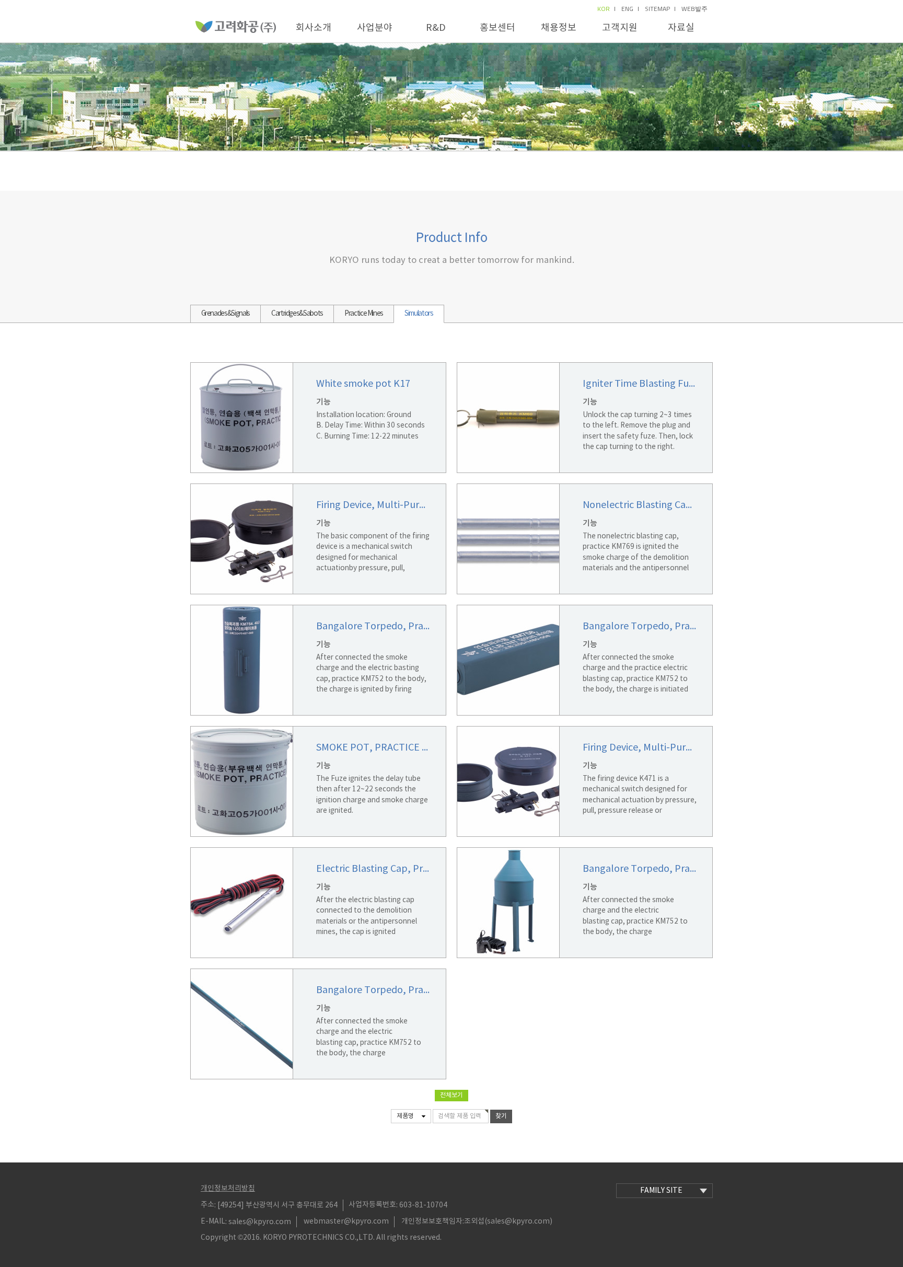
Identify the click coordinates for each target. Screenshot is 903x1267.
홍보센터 (497, 27)
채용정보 (558, 27)
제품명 (405, 1116)
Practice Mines (363, 313)
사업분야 (374, 27)
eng (627, 9)
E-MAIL (213, 1221)
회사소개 (313, 27)
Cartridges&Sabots (297, 313)
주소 (207, 1205)
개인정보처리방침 (228, 1188)
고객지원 (620, 27)
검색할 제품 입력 (459, 1116)
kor (603, 9)
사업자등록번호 (372, 1205)
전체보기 (451, 1095)
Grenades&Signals (225, 313)
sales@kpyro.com (259, 1221)
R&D (436, 27)
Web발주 (694, 9)
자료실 (681, 27)
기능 (323, 402)
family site (661, 1191)
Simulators (418, 313)
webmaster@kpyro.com (346, 1221)
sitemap (657, 9)
